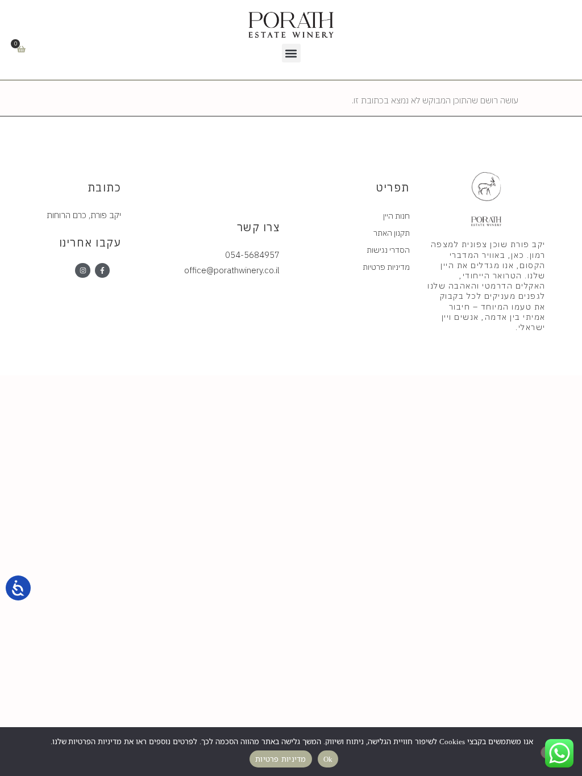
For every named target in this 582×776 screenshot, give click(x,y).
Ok (328, 759)
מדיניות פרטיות (386, 267)
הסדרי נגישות (388, 250)
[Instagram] (82, 270)
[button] (291, 53)
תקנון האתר (391, 233)
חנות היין (396, 216)
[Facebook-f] (102, 270)
